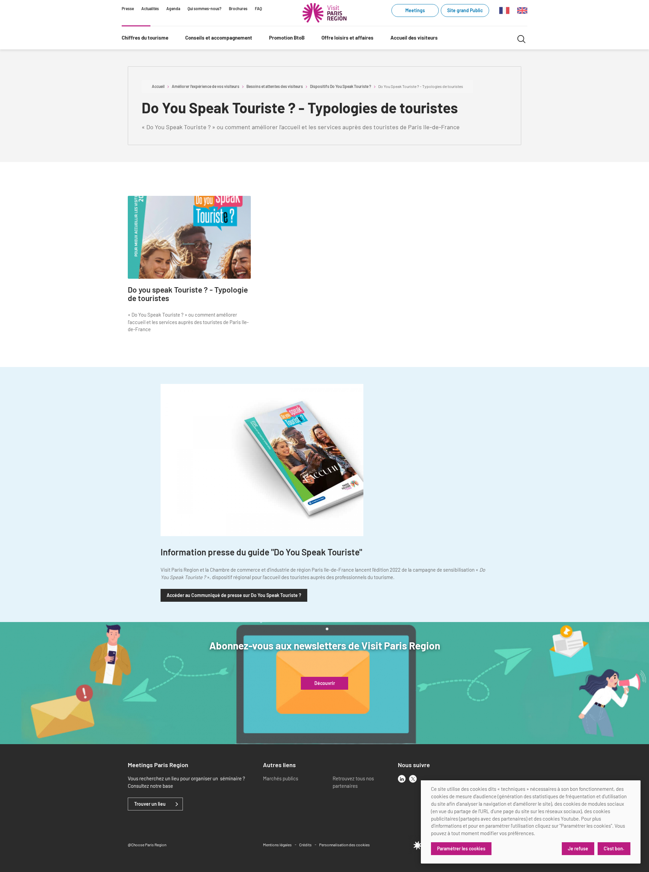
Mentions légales (277, 844)
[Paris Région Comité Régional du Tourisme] (324, 13)
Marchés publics (280, 778)
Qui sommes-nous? (204, 8)
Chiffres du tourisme (145, 38)
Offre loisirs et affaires (347, 38)
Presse (128, 8)
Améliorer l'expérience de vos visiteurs (205, 86)
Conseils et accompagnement (218, 38)
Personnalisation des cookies (344, 844)
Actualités (150, 8)
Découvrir (324, 683)
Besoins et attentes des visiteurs (274, 86)
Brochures (238, 8)
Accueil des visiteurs (414, 38)
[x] (413, 779)
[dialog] (531, 822)
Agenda (173, 8)
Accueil (158, 86)
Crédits (305, 844)
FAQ (258, 8)
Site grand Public (465, 10)
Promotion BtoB (287, 38)
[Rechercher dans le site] (521, 38)
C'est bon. (614, 848)
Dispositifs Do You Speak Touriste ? (340, 86)
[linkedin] (402, 779)
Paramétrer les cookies (461, 848)
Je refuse (578, 848)
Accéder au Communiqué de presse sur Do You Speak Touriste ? (234, 595)
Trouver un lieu (150, 804)
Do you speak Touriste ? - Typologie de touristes (188, 294)
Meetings (415, 10)
